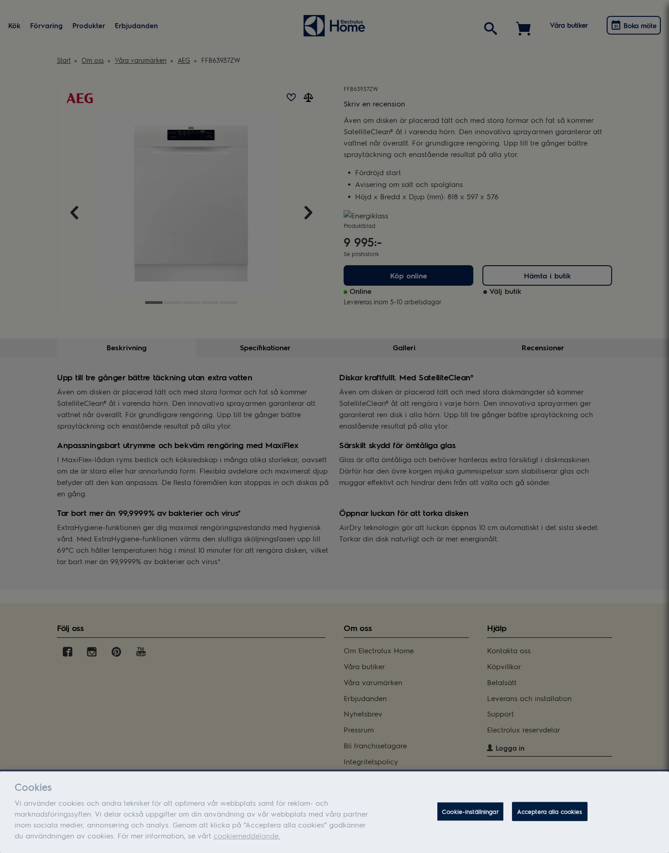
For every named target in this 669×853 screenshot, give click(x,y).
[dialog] (334, 812)
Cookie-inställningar (470, 811)
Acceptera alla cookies (550, 811)
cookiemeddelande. (246, 835)
